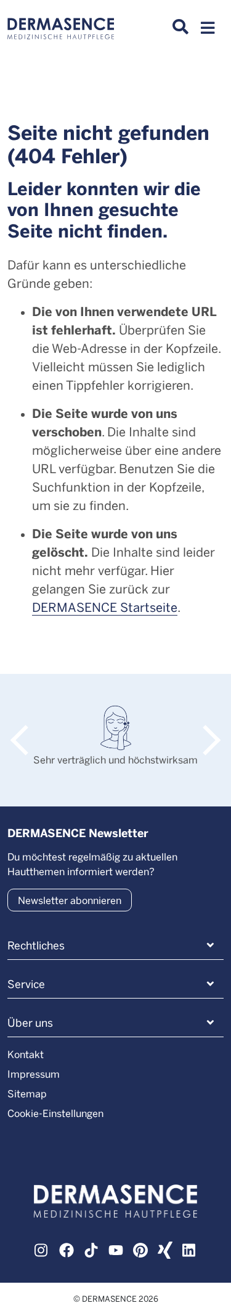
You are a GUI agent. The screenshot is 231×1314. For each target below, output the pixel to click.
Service (26, 983)
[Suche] (180, 27)
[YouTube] (115, 1249)
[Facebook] (66, 1249)
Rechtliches (36, 945)
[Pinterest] (140, 1249)
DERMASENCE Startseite (104, 606)
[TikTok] (91, 1249)
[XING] (165, 1249)
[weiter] (205, 728)
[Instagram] (42, 1249)
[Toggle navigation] (207, 31)
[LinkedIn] (189, 1249)
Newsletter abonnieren (69, 900)
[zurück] (25, 728)
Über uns (30, 1022)
